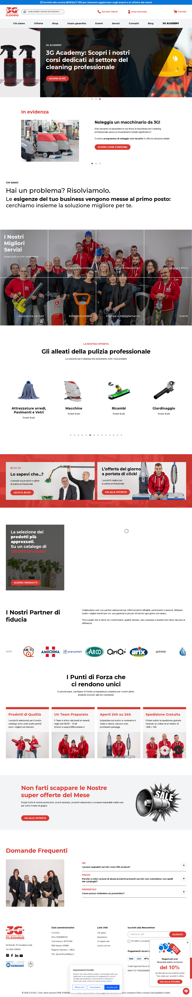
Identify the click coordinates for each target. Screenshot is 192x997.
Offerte (38, 23)
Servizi (116, 23)
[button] (24, 11)
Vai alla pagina (170, 981)
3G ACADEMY (171, 23)
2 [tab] (96, 99)
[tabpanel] (96, 62)
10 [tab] (105, 435)
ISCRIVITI (177, 934)
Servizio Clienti (110, 11)
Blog (150, 23)
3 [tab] (100, 99)
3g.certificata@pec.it (65, 954)
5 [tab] (86, 435)
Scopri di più (17, 75)
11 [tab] (109, 435)
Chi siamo (19, 23)
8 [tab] (98, 435)
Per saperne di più (110, 155)
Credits (167, 993)
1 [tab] (92, 99)
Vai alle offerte (116, 492)
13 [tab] (117, 435)
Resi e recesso (143, 993)
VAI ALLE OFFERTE (35, 818)
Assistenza (102, 937)
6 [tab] (90, 435)
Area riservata (139, 11)
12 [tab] (113, 435)
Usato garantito (76, 23)
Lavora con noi (103, 946)
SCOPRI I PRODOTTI (25, 582)
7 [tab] (94, 435)
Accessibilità (156, 993)
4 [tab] (82, 435)
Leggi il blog (22, 492)
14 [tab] (121, 435)
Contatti (134, 23)
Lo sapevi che (103, 941)
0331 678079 (14, 949)
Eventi (99, 23)
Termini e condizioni (127, 993)
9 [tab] (102, 435)
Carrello (182, 11)
